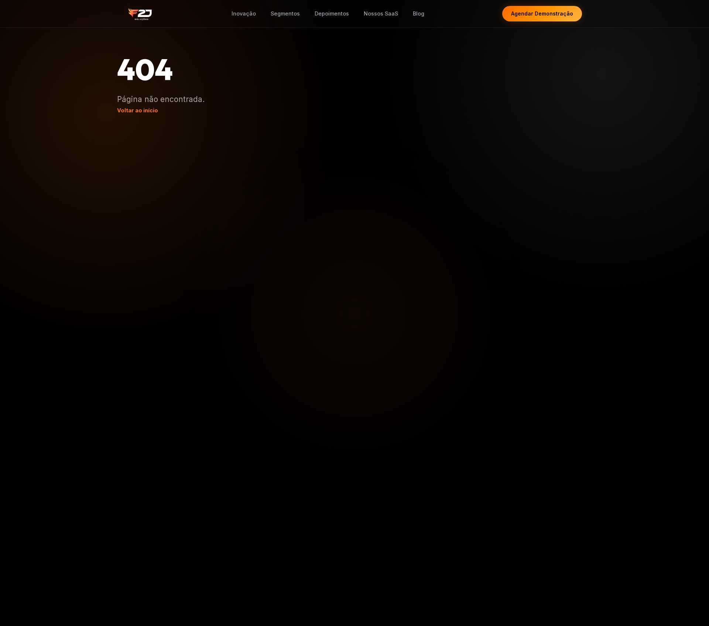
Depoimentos (332, 13)
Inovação (244, 13)
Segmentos (285, 13)
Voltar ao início (137, 110)
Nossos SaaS (381, 13)
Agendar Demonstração (542, 13)
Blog (418, 13)
